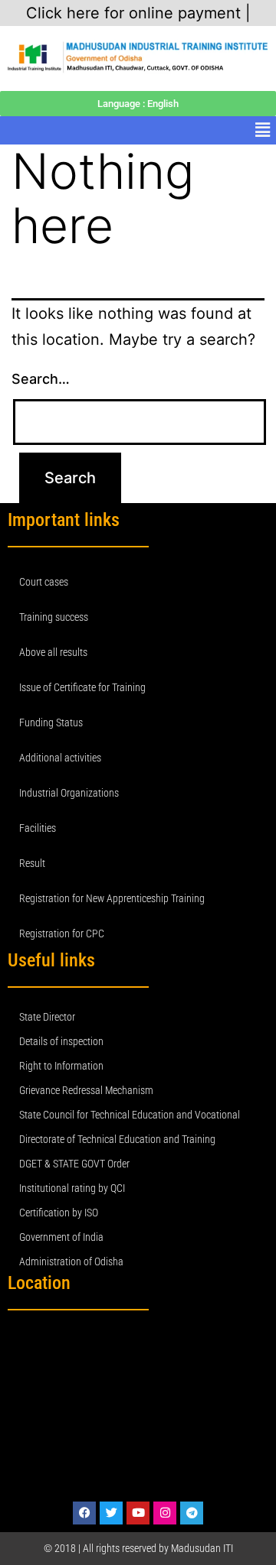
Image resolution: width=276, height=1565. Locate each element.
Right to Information (61, 1066)
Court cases (43, 582)
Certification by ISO (58, 1212)
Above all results (53, 652)
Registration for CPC (61, 933)
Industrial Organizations (69, 793)
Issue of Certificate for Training (82, 687)
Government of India (61, 1237)
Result (32, 863)
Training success (53, 617)
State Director (47, 1017)
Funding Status (51, 722)
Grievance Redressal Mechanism (86, 1090)
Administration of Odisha (71, 1261)
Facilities (37, 828)
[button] (263, 130)
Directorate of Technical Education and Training (117, 1139)
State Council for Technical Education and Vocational (129, 1115)
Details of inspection (61, 1041)
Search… (41, 379)
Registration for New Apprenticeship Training (112, 898)
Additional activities (60, 758)
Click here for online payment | (138, 13)
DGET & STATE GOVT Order (74, 1164)
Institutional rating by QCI (72, 1188)
